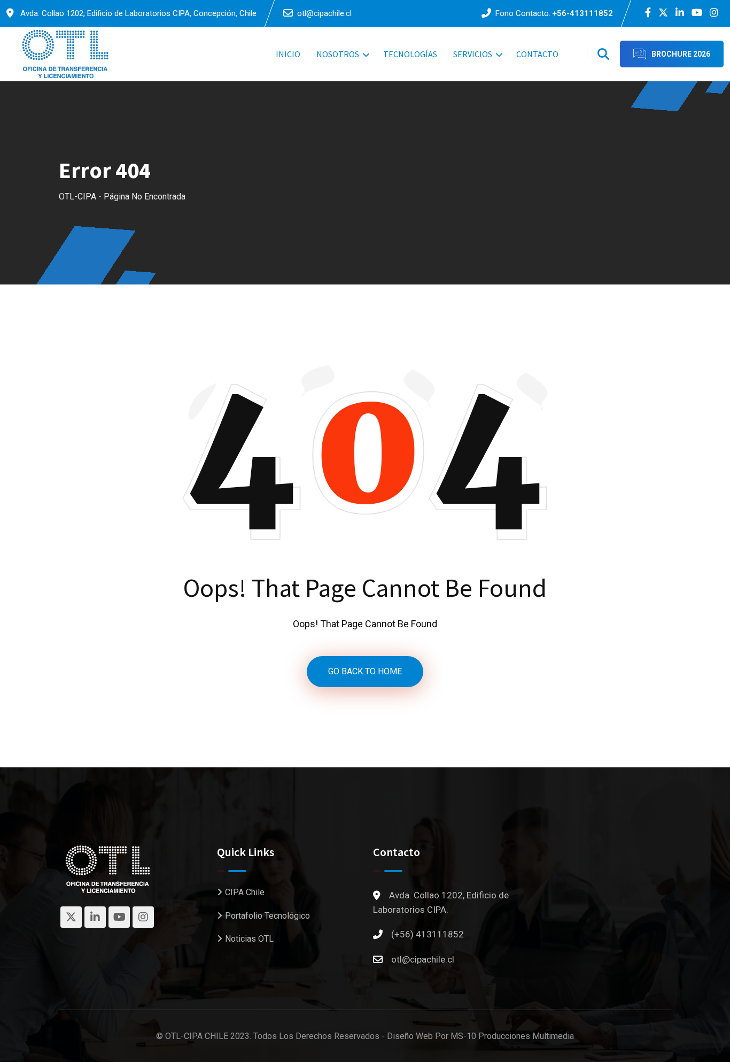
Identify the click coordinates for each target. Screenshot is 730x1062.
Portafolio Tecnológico (267, 916)
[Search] (603, 54)
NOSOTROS (337, 54)
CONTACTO (537, 54)
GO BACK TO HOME (365, 671)
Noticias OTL (249, 939)
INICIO (288, 54)
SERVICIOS (472, 54)
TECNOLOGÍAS (410, 54)
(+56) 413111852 (427, 934)
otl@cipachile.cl (324, 13)
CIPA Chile (245, 892)
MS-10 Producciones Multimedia (512, 1036)
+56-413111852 (582, 13)
